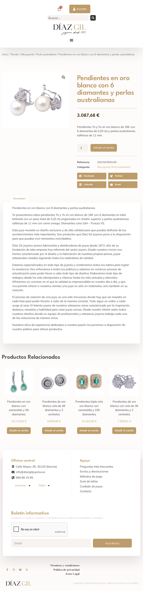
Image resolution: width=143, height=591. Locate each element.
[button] (63, 77)
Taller (41, 485)
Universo (20, 485)
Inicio (5, 54)
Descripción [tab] (19, 198)
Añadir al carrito (103, 147)
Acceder (81, 9)
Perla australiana (46, 54)
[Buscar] (93, 18)
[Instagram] (13, 569)
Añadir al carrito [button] (18, 430)
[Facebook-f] (7, 569)
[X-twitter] (26, 569)
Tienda (14, 54)
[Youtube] (20, 569)
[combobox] (68, 18)
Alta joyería (27, 54)
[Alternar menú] (71, 40)
